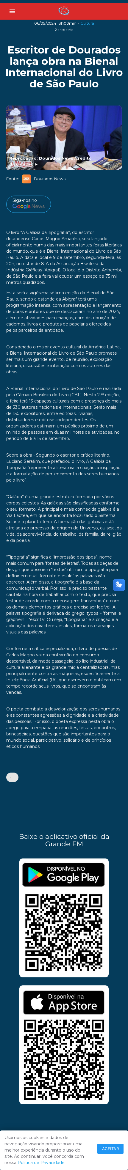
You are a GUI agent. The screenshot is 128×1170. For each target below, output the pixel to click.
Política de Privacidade (41, 1162)
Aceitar (110, 1148)
